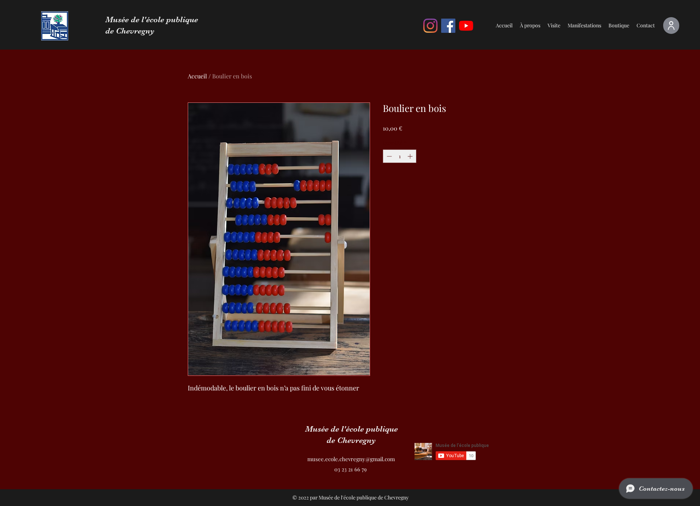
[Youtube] (466, 26)
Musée (118, 19)
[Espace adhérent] (671, 25)
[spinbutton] (399, 156)
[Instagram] (430, 26)
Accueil (197, 76)
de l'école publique (164, 19)
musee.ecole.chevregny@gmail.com (351, 459)
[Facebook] (448, 26)
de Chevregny (130, 30)
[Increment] (410, 156)
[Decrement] (388, 156)
